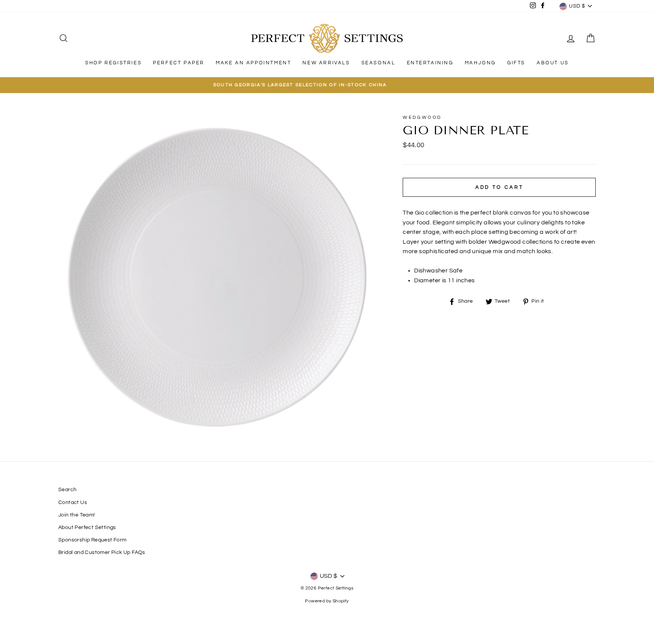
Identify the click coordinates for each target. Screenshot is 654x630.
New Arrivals (326, 62)
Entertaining (430, 62)
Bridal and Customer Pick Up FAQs (101, 552)
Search (67, 489)
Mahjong (480, 62)
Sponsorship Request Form (92, 540)
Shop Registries (113, 62)
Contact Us (72, 502)
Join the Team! (76, 515)
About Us (553, 62)
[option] (327, 85)
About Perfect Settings (87, 527)
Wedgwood (422, 117)
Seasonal (378, 62)
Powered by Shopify (327, 601)
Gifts (516, 62)
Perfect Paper (178, 62)
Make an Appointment (253, 62)
